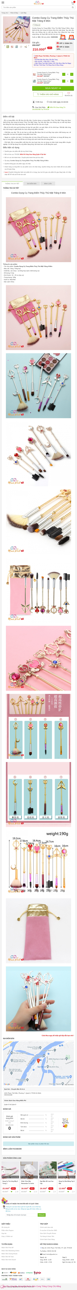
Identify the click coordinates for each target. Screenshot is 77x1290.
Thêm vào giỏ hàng (49, 94)
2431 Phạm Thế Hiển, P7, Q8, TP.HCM (59, 1248)
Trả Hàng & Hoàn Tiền (47, 1236)
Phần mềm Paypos (8, 1230)
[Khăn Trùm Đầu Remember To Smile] (29, 1178)
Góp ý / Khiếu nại (7, 1236)
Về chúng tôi (5, 1227)
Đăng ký (42, 1215)
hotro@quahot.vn (51, 1254)
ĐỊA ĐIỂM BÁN (31, 183)
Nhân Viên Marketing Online (10, 1250)
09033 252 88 (51, 1251)
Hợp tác (4, 1233)
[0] (73, 4)
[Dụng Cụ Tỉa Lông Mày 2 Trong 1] (10, 1178)
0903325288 (8, 1095)
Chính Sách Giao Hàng (47, 1239)
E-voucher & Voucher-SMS (48, 1230)
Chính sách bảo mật (46, 1227)
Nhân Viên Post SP (8, 1247)
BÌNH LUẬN (48, 183)
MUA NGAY (52, 88)
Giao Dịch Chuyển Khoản (48, 1233)
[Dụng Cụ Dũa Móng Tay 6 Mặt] (66, 1178)
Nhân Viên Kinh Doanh (9, 1259)
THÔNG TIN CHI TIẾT (12, 183)
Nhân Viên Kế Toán (8, 1256)
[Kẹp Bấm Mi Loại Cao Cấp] (48, 1178)
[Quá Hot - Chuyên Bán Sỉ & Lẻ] (38, 2)
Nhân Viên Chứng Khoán (9, 1253)
